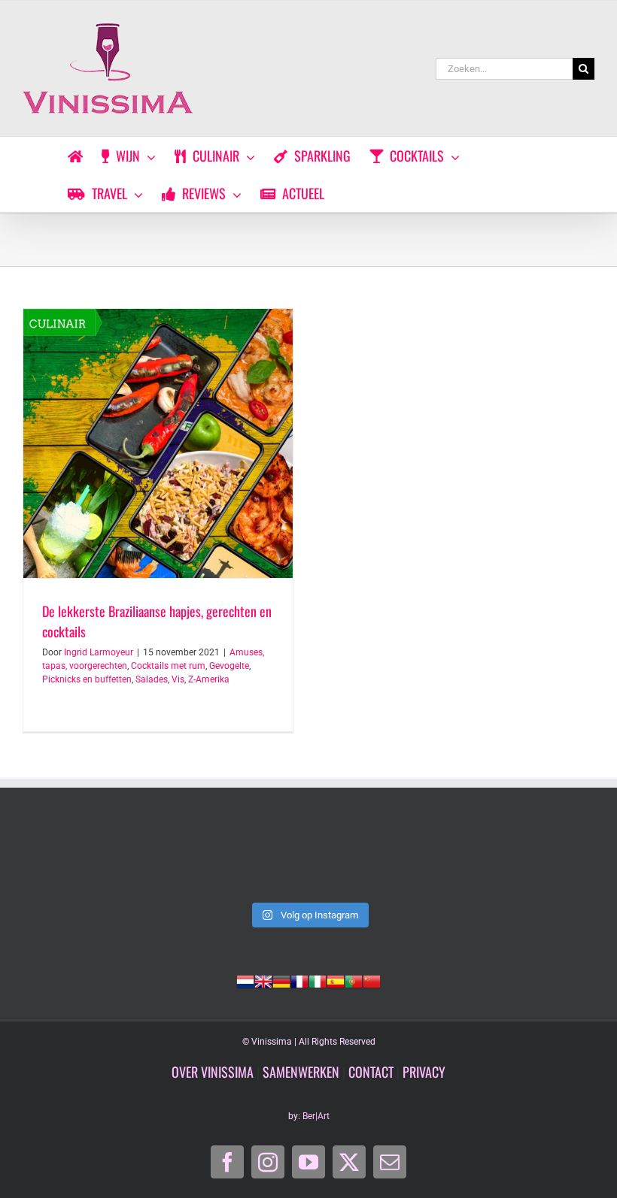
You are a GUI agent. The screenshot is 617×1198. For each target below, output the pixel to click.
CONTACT (371, 1072)
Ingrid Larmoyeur (98, 652)
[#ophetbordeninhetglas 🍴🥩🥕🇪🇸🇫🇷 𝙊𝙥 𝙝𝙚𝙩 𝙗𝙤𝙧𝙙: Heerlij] (192, 859)
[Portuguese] (354, 980)
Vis (178, 679)
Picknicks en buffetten (87, 679)
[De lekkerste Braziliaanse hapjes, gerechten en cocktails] (158, 443)
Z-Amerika (208, 679)
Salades (151, 679)
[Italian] (317, 980)
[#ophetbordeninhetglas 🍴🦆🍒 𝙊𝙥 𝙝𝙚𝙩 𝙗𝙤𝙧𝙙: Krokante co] (308, 859)
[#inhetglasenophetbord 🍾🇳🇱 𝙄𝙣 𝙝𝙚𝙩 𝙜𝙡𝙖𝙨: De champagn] (424, 859)
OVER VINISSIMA (213, 1072)
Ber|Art (316, 1116)
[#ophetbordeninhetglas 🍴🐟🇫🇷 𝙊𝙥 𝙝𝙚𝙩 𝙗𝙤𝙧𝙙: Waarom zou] (77, 859)
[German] (281, 980)
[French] (299, 980)
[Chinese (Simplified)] (372, 980)
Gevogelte (229, 666)
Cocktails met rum (168, 666)
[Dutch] (245, 980)
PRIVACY (424, 1072)
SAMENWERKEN (301, 1072)
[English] (263, 980)
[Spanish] (336, 980)
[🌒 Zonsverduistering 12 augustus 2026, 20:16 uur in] (540, 859)
